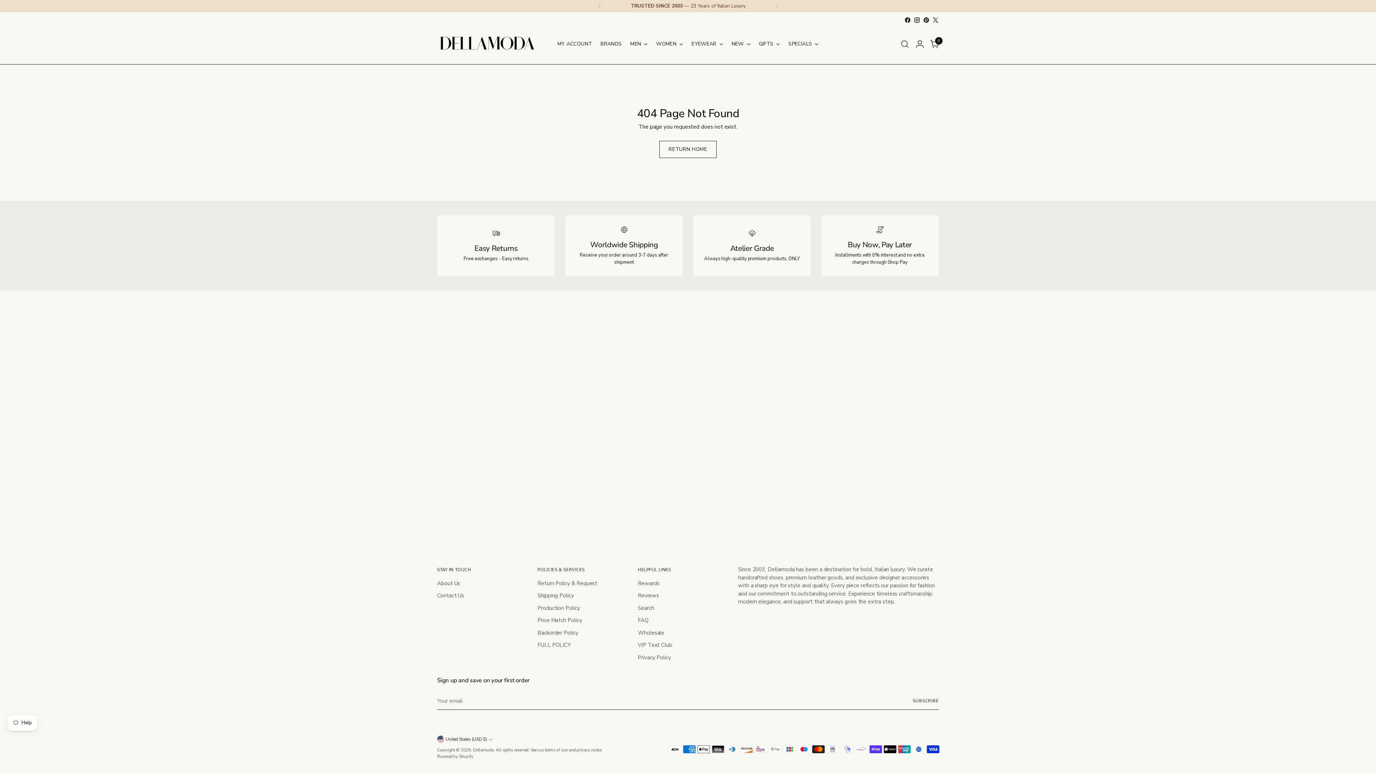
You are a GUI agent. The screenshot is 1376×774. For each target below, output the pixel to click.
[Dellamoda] (487, 44)
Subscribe (926, 701)
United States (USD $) (466, 739)
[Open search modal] (905, 44)
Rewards (648, 583)
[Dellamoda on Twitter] (935, 20)
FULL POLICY (554, 645)
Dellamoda (483, 750)
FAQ (643, 620)
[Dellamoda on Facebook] (907, 20)
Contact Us (450, 595)
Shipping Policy (556, 595)
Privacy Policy (654, 657)
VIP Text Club (655, 645)
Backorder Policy (558, 632)
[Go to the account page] (920, 44)
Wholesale (651, 632)
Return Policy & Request (567, 583)
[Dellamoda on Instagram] (917, 20)
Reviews (648, 595)
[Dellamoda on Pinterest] (926, 20)
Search (646, 608)
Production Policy (559, 608)
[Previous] (599, 6)
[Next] (776, 6)
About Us (448, 583)
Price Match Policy (560, 620)
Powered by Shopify (455, 756)
